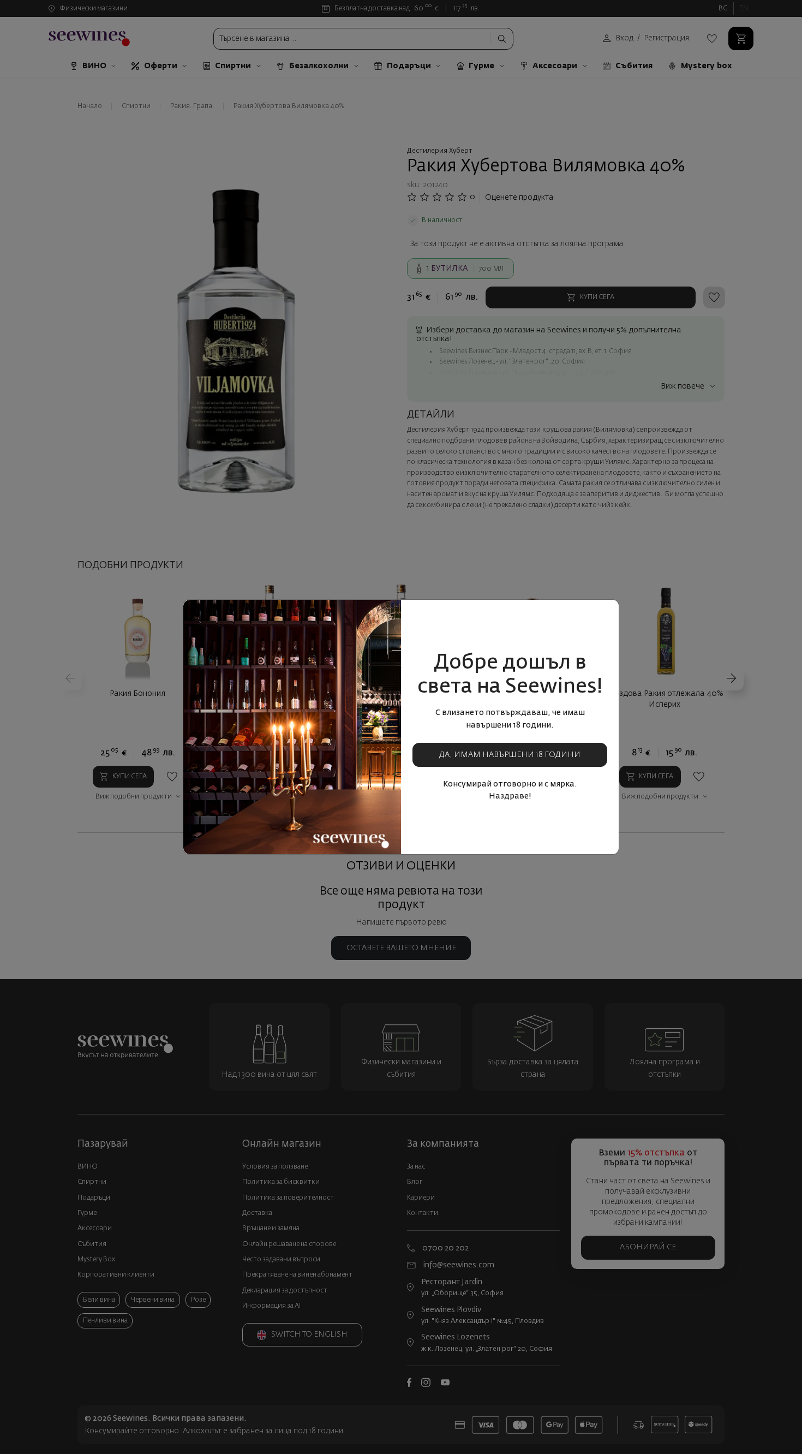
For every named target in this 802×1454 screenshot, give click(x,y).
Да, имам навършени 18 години (509, 755)
